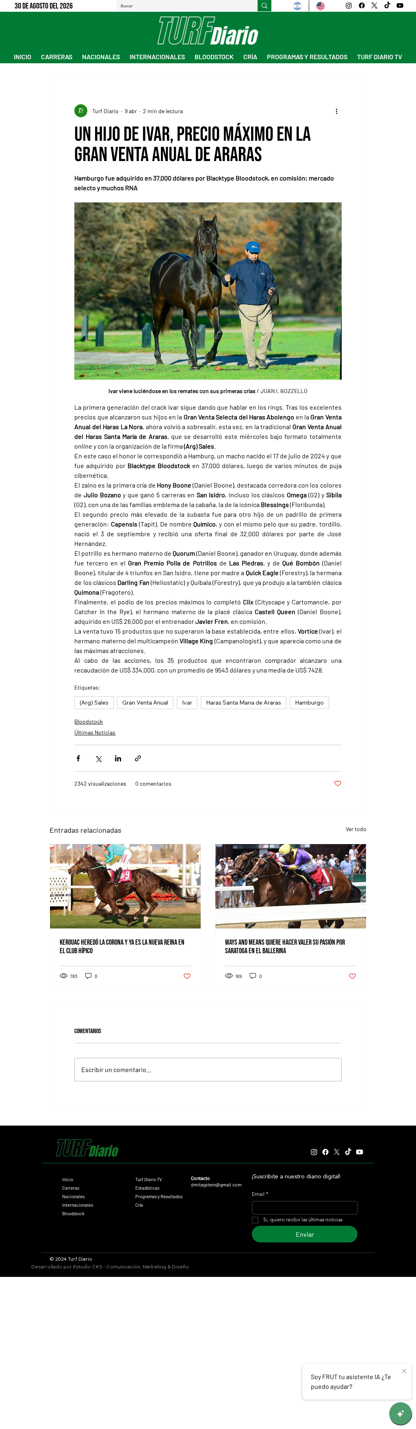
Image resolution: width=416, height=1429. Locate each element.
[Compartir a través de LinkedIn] (118, 758)
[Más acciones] (337, 111)
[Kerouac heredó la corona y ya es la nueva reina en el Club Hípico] (125, 886)
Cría (139, 1205)
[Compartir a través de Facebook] (78, 758)
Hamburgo (309, 702)
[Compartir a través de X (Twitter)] (98, 758)
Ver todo (356, 828)
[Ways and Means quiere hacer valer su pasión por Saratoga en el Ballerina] (290, 886)
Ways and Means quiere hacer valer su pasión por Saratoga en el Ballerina (285, 946)
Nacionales (73, 1196)
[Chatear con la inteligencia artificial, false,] (400, 1413)
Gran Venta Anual (145, 702)
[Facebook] (362, 5)
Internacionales (77, 1205)
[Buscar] (264, 5)
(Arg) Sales (94, 702)
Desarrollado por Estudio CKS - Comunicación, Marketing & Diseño (110, 1267)
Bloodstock (88, 721)
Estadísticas (147, 1187)
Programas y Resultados (158, 1196)
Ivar (187, 702)
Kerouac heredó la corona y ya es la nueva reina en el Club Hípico (122, 946)
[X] (374, 5)
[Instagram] (349, 5)
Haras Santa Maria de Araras (243, 702)
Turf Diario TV (148, 1179)
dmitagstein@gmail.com (216, 1184)
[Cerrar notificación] (404, 1371)
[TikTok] (387, 5)
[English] (320, 5)
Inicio (67, 1179)
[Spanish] (297, 5)
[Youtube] (400, 5)
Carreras (70, 1187)
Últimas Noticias (94, 732)
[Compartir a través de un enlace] (138, 758)
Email (260, 1194)
